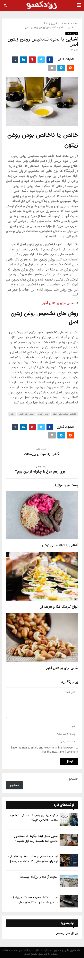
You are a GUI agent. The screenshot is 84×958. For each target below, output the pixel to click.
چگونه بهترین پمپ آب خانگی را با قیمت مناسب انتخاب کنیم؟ (32, 818)
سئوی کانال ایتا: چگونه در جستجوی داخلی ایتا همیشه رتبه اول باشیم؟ (35, 838)
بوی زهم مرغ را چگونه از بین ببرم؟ (40, 471)
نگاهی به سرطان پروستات (42, 454)
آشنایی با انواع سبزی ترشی (60, 545)
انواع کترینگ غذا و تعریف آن (59, 606)
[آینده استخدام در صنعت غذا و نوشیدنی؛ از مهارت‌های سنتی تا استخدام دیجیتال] (69, 860)
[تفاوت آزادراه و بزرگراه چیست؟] (69, 881)
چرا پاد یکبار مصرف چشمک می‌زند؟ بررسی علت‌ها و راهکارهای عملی (35, 900)
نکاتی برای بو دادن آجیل (58, 303)
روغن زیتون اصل (26, 414)
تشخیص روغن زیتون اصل (64, 414)
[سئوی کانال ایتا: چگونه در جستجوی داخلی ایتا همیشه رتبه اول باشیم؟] (69, 840)
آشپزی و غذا (71, 33)
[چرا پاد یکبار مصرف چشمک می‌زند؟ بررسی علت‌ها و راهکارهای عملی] (69, 901)
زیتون (12, 414)
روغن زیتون (43, 414)
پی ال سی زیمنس (67, 933)
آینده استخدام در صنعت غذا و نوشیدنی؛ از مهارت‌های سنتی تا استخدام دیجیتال (33, 859)
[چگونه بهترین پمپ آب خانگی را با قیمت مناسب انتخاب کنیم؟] (69, 819)
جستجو (73, 778)
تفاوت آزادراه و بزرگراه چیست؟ (39, 877)
